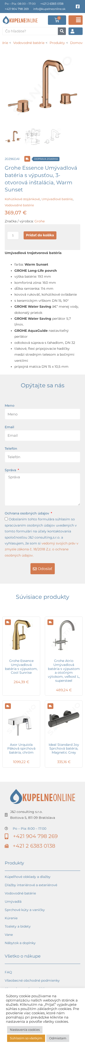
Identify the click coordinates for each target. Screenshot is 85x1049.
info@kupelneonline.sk (49, 9)
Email (9, 427)
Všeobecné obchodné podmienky (32, 980)
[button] (75, 20)
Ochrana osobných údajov (27, 513)
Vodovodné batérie (19, 205)
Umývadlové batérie (57, 199)
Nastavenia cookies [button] (25, 1030)
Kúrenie (11, 918)
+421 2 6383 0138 (52, 3)
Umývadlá (13, 901)
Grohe (39, 221)
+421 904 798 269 (17, 9)
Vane (9, 935)
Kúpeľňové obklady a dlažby (28, 877)
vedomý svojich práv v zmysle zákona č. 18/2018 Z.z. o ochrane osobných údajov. (41, 549)
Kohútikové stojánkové (22, 199)
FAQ (8, 972)
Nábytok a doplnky (20, 943)
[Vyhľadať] (62, 31)
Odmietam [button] (57, 1038)
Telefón (11, 448)
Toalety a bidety (18, 926)
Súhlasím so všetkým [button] (26, 1038)
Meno (9, 405)
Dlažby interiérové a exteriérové (31, 885)
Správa (11, 470)
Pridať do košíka (40, 235)
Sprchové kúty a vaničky (25, 910)
